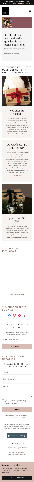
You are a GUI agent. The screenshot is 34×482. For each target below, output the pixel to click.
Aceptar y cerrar (17, 477)
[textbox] (17, 339)
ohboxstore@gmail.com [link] (19, 454)
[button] (30, 11)
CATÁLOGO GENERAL (12, 228)
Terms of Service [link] (18, 417)
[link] (5, 11)
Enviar (17, 409)
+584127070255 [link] (20, 452)
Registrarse (17, 346)
